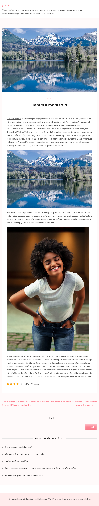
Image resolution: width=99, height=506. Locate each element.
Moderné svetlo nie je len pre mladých (75, 499)
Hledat (91, 427)
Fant (5, 5)
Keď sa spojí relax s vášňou (16, 461)
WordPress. (53, 499)
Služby (49, 99)
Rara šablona (31, 499)
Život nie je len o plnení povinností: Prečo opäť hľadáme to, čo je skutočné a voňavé (41, 468)
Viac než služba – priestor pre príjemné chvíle (24, 454)
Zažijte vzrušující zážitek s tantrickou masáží (24, 475)
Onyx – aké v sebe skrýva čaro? (18, 447)
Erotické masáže (14, 118)
